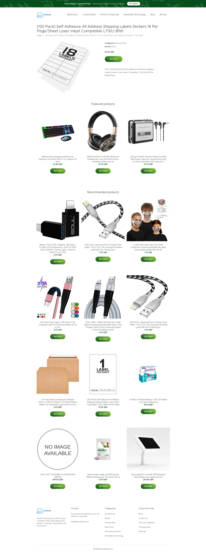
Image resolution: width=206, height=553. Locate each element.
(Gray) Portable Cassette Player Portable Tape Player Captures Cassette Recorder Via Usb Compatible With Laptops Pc (148, 159)
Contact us (143, 518)
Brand (118, 43)
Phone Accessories (113, 531)
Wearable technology (135, 14)
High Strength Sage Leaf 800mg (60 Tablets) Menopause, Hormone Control (103, 475)
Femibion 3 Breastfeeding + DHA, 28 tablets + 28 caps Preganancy (148, 400)
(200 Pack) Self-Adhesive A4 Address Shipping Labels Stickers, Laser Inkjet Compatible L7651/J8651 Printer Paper (103, 402)
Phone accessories (109, 14)
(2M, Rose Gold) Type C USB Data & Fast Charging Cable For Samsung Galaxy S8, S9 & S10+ (58, 324)
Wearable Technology (114, 536)
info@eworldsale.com (80, 521)
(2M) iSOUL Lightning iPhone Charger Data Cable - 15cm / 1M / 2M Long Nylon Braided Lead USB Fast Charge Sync (148, 324)
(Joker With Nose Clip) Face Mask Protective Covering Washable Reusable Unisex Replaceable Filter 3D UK (148, 247)
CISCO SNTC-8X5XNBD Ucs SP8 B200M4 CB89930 (57, 475)
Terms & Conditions (147, 522)
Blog (152, 14)
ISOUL (123, 43)
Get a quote (133, 4)
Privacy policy (144, 527)
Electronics (72, 14)
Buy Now (113, 59)
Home (39, 35)
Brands (163, 14)
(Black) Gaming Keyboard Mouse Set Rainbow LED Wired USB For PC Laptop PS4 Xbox (58, 159)
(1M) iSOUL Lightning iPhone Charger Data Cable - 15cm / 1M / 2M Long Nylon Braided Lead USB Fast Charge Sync (103, 247)
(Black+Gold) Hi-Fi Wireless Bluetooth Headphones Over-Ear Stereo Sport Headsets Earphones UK (103, 159)
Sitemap (142, 531)
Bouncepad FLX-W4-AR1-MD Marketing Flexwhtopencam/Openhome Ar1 (148, 475)
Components (89, 14)
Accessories (110, 514)
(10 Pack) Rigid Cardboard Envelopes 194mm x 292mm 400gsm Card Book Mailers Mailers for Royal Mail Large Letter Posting (57, 402)
